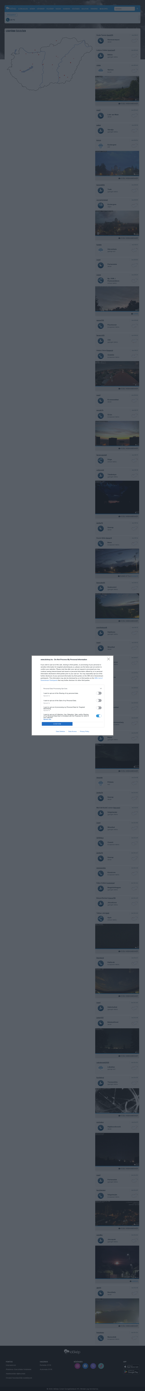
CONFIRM (57, 724)
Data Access (72, 731)
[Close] (109, 660)
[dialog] (72, 695)
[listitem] (72, 688)
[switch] (99, 693)
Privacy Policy (84, 731)
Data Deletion (60, 731)
